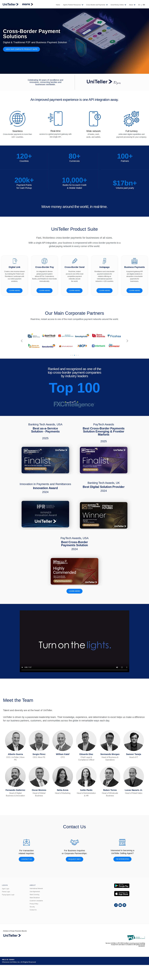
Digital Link (14, 267)
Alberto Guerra (15, 754)
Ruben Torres (110, 790)
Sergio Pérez (39, 754)
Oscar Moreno (39, 790)
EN (144, 5)
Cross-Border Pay (44, 267)
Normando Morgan (110, 754)
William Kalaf (62, 754)
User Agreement (35, 891)
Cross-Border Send (75, 267)
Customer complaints (36, 900)
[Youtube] (120, 905)
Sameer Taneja (133, 754)
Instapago (104, 267)
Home (58, 5)
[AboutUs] (103, 82)
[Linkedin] (124, 905)
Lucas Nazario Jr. (133, 790)
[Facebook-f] (116, 905)
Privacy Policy (34, 903)
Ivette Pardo (86, 790)
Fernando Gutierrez (15, 790)
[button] (22, 340)
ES (139, 5)
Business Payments (134, 267)
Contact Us (33, 910)
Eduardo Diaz (86, 754)
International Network (36, 888)
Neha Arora (62, 790)
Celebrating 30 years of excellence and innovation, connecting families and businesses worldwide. (45, 82)
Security (32, 907)
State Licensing (34, 894)
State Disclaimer (35, 897)
